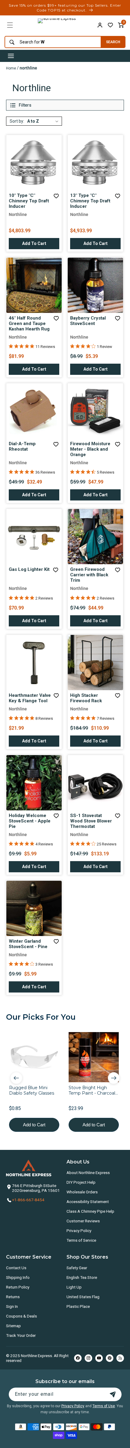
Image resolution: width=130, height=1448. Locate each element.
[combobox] (51, 42)
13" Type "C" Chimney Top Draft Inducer (90, 201)
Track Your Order (21, 1335)
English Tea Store (82, 1277)
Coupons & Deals (21, 1316)
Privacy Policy (79, 1230)
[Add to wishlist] (110, 25)
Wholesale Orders (82, 1191)
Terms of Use (104, 1406)
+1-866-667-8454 (28, 1199)
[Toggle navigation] (11, 56)
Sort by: (17, 121)
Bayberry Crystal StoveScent (88, 320)
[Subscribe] (113, 1394)
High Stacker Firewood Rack (86, 698)
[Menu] (10, 25)
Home (11, 68)
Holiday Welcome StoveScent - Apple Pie (29, 821)
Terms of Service (81, 1240)
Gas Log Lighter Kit (29, 569)
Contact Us (16, 1267)
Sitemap (13, 1325)
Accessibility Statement (88, 1201)
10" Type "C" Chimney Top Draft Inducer (29, 201)
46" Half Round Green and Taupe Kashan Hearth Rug (29, 323)
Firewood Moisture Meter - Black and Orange (90, 449)
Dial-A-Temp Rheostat (22, 446)
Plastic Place (78, 1306)
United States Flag (83, 1296)
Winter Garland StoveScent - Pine (28, 943)
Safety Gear (77, 1267)
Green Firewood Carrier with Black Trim (89, 575)
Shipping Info (18, 1277)
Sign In (12, 1306)
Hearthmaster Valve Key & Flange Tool (30, 698)
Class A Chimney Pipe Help (90, 1211)
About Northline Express (88, 1172)
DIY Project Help (81, 1182)
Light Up (74, 1287)
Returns (13, 1296)
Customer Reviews (83, 1220)
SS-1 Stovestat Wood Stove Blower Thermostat (91, 821)
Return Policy (17, 1287)
